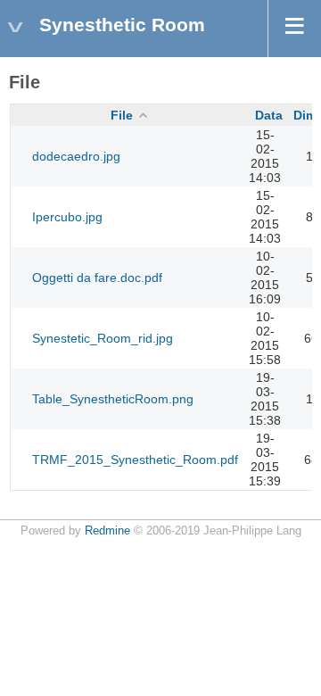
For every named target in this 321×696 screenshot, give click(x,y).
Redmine (107, 531)
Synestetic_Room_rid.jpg (102, 338)
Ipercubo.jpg (67, 217)
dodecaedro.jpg (76, 156)
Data (269, 115)
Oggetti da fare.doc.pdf (97, 277)
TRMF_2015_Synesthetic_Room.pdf (135, 459)
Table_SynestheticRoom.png (112, 399)
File (122, 115)
